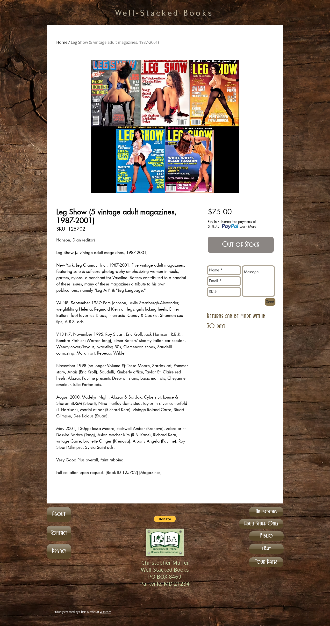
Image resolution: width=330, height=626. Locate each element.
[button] (165, 519)
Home (61, 42)
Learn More (247, 226)
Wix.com (105, 612)
